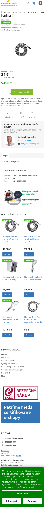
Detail (7, 254)
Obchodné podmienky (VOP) (12, 367)
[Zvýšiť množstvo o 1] (10, 90)
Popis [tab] (5, 155)
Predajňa (5, 357)
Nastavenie (22, 493)
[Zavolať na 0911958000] (17, 3)
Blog (3, 376)
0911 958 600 (10, 445)
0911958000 (26, 141)
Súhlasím (32, 501)
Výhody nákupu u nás (10, 363)
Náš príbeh (5, 373)
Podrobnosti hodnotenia (11, 28)
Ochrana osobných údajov (12, 370)
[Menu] (40, 3)
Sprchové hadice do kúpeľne (25, 175)
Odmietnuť (11, 501)
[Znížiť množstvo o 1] (10, 93)
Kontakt (4, 354)
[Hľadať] (27, 3)
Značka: (12, 30)
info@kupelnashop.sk (30, 144)
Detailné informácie (9, 105)
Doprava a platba (8, 360)
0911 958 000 (10, 442)
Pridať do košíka (23, 92)
